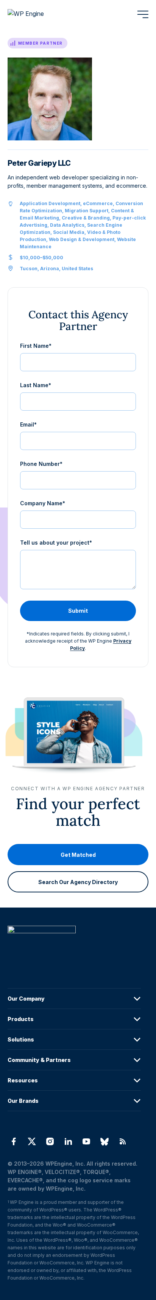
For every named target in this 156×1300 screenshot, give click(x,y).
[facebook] (14, 1141)
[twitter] (32, 1141)
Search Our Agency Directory (78, 882)
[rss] (123, 1141)
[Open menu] (143, 14)
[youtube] (86, 1141)
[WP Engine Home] (36, 14)
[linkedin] (68, 1141)
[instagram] (50, 1141)
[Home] (74, 945)
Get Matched (78, 855)
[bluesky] (104, 1141)
